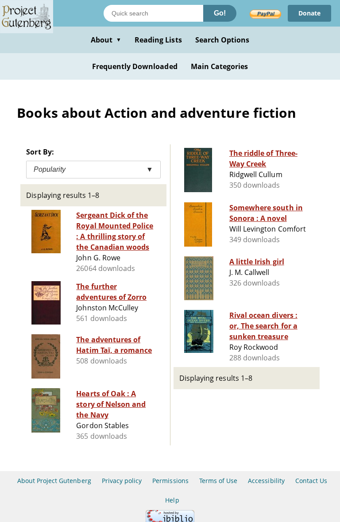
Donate (309, 13)
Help (172, 500)
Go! (220, 13)
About (106, 40)
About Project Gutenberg (54, 480)
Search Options (222, 40)
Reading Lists (158, 40)
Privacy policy (122, 480)
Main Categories (219, 66)
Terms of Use (218, 480)
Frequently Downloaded (135, 66)
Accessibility (266, 480)
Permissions (170, 480)
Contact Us (311, 480)
